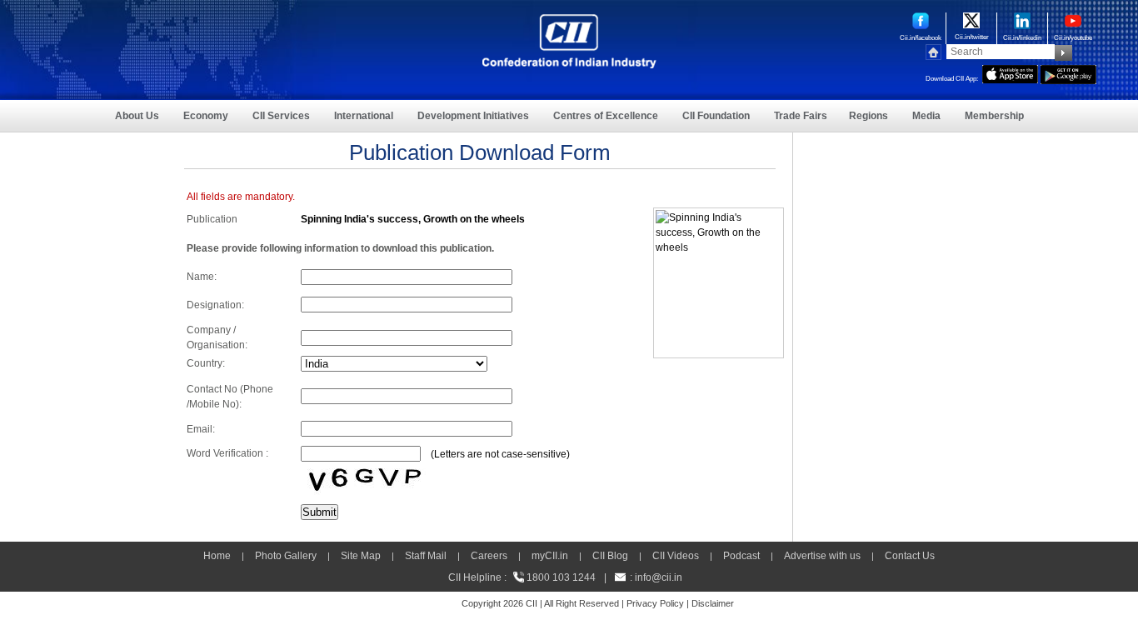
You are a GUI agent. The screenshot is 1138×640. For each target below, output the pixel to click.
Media (926, 116)
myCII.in (550, 556)
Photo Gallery (286, 556)
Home (217, 556)
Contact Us (910, 556)
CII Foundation (716, 116)
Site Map (361, 556)
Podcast (741, 556)
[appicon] (1010, 72)
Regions (868, 116)
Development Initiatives (473, 116)
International (363, 116)
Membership (994, 116)
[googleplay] (1068, 72)
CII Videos (675, 556)
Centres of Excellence (605, 116)
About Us (137, 116)
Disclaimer (712, 603)
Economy (205, 116)
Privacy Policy (655, 603)
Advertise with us (822, 556)
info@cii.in (658, 577)
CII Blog (610, 556)
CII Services (281, 116)
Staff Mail (426, 556)
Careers (489, 556)
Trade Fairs (800, 116)
